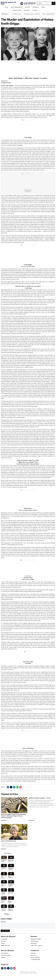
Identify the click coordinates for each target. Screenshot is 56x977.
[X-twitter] (8, 968)
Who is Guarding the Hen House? (39, 14)
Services (27, 7)
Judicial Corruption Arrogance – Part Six (40, 798)
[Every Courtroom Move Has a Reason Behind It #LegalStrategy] (11, 873)
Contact (34, 10)
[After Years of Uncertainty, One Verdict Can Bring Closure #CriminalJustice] (11, 890)
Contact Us (34, 955)
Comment (3, 921)
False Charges (34, 941)
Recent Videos (7, 853)
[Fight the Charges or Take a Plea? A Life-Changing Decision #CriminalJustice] (11, 906)
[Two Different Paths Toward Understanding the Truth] (4, 873)
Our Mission (4, 939)
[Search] (53, 3)
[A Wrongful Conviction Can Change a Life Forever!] (11, 865)
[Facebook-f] (5, 968)
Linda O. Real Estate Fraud (8, 841)
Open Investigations (16, 7)
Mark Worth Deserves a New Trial (20, 14)
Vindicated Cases (5, 945)
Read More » (4, 820)
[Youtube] (14, 968)
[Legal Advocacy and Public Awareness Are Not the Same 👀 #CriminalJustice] (4, 881)
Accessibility (35, 973)
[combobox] (44, 3)
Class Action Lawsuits (36, 945)
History (3, 943)
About (43, 7)
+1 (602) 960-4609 (35, 959)
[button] (8, 787)
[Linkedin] (11, 968)
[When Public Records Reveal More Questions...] (11, 857)
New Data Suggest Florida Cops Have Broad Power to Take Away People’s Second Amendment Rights (13, 816)
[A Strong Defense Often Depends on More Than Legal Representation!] (4, 890)
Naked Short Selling (36, 939)
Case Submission (35, 957)
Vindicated (36, 7)
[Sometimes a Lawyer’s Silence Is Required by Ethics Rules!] (11, 881)
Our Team (3, 941)
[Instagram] (2, 968)
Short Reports (4, 953)
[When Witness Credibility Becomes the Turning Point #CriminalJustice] (11, 898)
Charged (3, 957)
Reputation (34, 943)
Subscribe (27, 10)
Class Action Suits (6, 955)
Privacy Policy (20, 973)
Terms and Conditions (28, 973)
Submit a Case (17, 10)
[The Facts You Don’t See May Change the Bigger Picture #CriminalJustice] (4, 906)
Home (6, 7)
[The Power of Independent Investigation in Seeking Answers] (4, 865)
